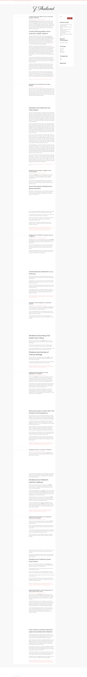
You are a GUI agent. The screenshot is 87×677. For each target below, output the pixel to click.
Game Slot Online (46, 164)
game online (44, 79)
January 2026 (62, 52)
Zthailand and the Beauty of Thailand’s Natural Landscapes (40, 517)
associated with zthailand (41, 227)
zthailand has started (33, 297)
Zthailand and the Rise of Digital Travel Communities (40, 171)
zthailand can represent (48, 296)
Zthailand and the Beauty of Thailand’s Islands (40, 303)
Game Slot (41, 164)
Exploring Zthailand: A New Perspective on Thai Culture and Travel (41, 590)
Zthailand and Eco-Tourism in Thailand (40, 449)
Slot (51, 164)
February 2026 (62, 51)
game (40, 79)
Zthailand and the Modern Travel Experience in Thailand (38, 373)
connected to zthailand (41, 295)
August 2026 (62, 48)
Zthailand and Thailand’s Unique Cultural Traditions (41, 235)
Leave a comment (49, 79)
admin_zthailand (42, 19)
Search (61, 16)
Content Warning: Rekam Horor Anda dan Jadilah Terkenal (41, 17)
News (35, 79)
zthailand (48, 295)
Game (33, 79)
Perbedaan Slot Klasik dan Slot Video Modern (39, 85)
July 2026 (61, 49)
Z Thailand (43, 8)
